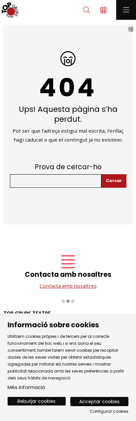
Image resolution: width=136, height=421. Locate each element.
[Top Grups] (9, 10)
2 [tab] (68, 301)
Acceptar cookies (99, 401)
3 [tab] (72, 301)
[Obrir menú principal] (126, 10)
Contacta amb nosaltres (68, 285)
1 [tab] (63, 301)
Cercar (114, 180)
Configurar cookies (109, 411)
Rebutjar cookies (36, 401)
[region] (68, 276)
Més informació (26, 387)
